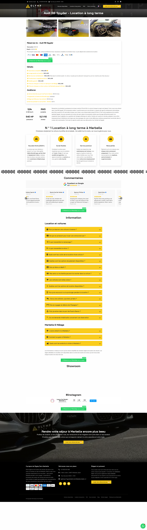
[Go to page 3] (74, 35)
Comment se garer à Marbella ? (59, 337)
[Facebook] (120, 1)
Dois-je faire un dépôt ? (57, 267)
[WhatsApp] (115, 1)
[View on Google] (29, 193)
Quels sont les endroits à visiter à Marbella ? (65, 343)
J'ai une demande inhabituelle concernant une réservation (68, 318)
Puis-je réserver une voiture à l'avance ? (62, 229)
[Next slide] (120, 28)
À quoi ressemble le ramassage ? (60, 242)
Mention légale (104, 520)
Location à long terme (75, 6)
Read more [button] (31, 204)
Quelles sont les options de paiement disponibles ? (67, 261)
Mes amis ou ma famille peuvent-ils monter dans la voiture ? (70, 273)
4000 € (31, 49)
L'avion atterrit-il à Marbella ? (59, 331)
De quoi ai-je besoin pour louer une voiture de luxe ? (67, 236)
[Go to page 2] (73, 35)
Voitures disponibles (62, 6)
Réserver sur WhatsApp (41, 60)
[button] (26, 198)
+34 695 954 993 (43, 1)
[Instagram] (118, 1)
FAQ (84, 6)
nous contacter (111, 497)
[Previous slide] (27, 28)
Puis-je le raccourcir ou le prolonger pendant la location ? (68, 292)
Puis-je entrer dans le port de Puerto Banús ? (65, 311)
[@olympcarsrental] (52, 400)
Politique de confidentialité (115, 520)
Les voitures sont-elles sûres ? (60, 280)
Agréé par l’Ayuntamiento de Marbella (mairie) (72, 502)
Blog (98, 520)
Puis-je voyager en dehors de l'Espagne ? (63, 305)
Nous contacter (91, 6)
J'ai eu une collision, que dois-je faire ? (63, 299)
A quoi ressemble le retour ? (59, 248)
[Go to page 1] (72, 35)
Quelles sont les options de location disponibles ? (66, 286)
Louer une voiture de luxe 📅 (73, 465)
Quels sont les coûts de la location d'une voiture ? (66, 255)
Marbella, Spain (32, 1)
